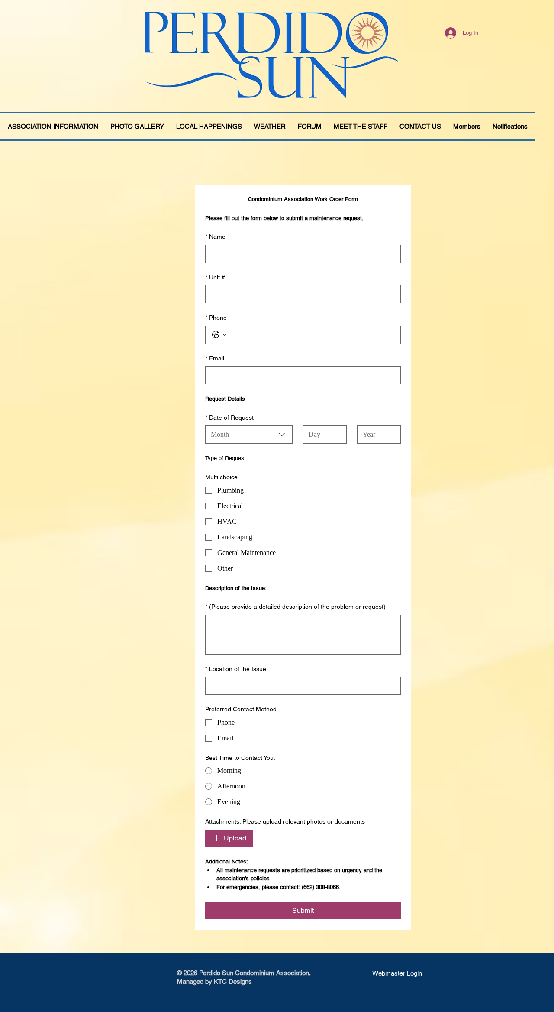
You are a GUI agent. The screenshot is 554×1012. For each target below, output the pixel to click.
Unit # (215, 277)
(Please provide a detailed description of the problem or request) (295, 606)
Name (215, 236)
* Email (214, 358)
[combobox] (249, 434)
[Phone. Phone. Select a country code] (219, 335)
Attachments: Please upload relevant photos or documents (285, 821)
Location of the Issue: (236, 668)
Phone (216, 317)
